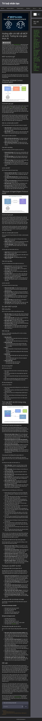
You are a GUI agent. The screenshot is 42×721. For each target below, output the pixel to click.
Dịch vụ (34, 8)
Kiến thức (4, 710)
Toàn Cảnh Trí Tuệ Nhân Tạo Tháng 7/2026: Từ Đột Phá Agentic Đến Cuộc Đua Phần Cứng (37, 34)
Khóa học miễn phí (10, 8)
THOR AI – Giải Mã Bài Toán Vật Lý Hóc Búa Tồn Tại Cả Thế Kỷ (37, 60)
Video (40, 8)
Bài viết (2, 8)
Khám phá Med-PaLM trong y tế (8, 711)
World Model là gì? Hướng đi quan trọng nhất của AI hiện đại (37, 53)
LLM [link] (11, 107)
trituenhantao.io (17, 44)
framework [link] (14, 623)
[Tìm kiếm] (38, 14)
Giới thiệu (28, 8)
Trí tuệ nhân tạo (10, 3)
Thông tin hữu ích (20, 8)
